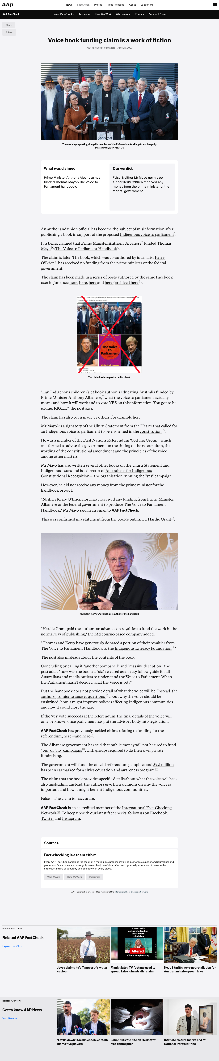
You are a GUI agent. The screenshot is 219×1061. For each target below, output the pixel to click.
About (132, 4)
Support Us (147, 4)
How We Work (103, 14)
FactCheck (83, 4)
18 (83, 749)
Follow (9, 32)
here (73, 283)
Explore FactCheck (13, 946)
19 (156, 768)
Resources (85, 14)
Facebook (158, 813)
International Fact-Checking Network (131, 892)
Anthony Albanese (125, 243)
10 (163, 430)
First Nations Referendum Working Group (119, 440)
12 (90, 475)
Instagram (71, 818)
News (69, 4)
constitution (151, 431)
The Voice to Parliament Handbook (86, 249)
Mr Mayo (49, 426)
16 (73, 735)
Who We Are (123, 14)
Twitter (47, 818)
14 (173, 647)
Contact (139, 14)
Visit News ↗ (9, 1018)
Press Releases (115, 4)
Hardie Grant (159, 519)
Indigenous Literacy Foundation (143, 648)
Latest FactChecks (63, 14)
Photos (98, 4)
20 (58, 811)
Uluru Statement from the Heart (122, 426)
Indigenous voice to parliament (147, 234)
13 (172, 518)
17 (91, 735)
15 (107, 695)
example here (129, 417)
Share (9, 25)
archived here (127, 283)
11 (158, 439)
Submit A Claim (157, 14)
